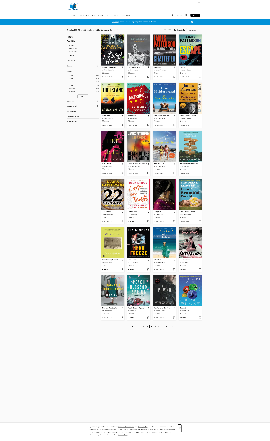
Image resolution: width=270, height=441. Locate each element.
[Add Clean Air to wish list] (200, 317)
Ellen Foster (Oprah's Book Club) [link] (112, 260)
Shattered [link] (157, 67)
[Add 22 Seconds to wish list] (122, 221)
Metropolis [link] (132, 115)
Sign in (195, 15)
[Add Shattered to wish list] (174, 77)
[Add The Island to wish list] (122, 125)
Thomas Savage (160, 311)
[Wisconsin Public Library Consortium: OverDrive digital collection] (73, 7)
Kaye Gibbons (108, 262)
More (82, 96)
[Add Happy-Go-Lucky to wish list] (148, 77)
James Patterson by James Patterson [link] (189, 115)
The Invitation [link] (185, 260)
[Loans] (186, 16)
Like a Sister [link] (106, 164)
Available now (73, 48)
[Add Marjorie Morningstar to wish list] (122, 317)
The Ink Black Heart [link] (109, 67)
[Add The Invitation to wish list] (200, 269)
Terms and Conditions (126, 427)
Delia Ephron (133, 214)
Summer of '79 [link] (159, 164)
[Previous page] (133, 326)
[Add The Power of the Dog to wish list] (174, 317)
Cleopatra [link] (157, 212)
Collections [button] (83, 15)
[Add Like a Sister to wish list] (122, 173)
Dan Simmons (134, 262)
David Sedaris (134, 70)
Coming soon (73, 52)
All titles (71, 45)
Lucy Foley (185, 262)
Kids (108, 15)
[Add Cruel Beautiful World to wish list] (200, 221)
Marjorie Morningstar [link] (109, 308)
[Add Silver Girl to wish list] (174, 269)
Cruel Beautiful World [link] (187, 212)
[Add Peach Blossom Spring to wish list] (148, 317)
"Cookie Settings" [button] (118, 432)
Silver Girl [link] (157, 260)
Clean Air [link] (183, 308)
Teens (115, 15)
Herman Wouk (108, 311)
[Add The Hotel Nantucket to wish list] (174, 125)
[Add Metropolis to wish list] (148, 125)
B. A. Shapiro (133, 118)
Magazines (125, 15)
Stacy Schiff (159, 214)
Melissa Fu (133, 311)
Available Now (97, 15)
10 (159, 326)
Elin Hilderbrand (160, 118)
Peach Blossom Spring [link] (136, 308)
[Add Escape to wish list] (200, 77)
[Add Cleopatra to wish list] (174, 221)
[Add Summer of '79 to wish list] (174, 173)
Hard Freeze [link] (132, 260)
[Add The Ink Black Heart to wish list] (122, 77)
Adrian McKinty (108, 118)
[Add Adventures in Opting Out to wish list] (200, 173)
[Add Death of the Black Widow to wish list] (148, 173)
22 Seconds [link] (106, 212)
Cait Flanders (185, 166)
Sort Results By (179, 30)
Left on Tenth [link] (133, 212)
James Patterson (161, 70)
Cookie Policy (123, 435)
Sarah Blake (185, 311)
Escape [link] (182, 67)
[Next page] (172, 326)
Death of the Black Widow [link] (137, 164)
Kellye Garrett (108, 166)
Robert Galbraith (109, 70)
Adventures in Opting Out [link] (189, 164)
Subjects (71, 15)
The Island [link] (106, 115)
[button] (176, 16)
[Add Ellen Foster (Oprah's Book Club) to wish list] (122, 269)
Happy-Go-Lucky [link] (134, 67)
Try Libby (115, 22)
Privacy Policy (143, 427)
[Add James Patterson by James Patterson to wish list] (200, 125)
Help (198, 3)
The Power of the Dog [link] (162, 308)
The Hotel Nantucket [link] (161, 115)
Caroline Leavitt (186, 214)
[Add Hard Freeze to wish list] (148, 269)
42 (167, 326)
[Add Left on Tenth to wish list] (148, 221)
